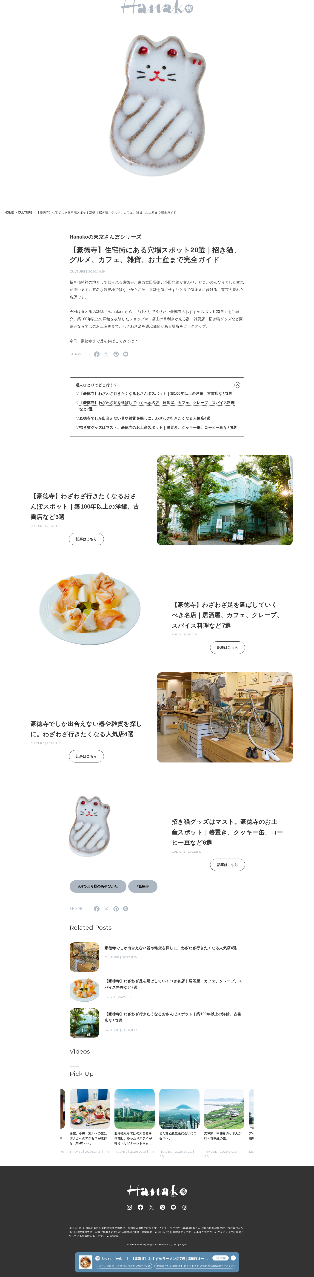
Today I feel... (112, 1258)
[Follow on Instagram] (129, 1207)
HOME (9, 212)
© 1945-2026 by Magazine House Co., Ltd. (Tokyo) (157, 1244)
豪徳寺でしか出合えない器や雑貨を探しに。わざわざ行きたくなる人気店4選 (144, 418)
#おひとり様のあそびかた (98, 886)
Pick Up (82, 1073)
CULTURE (25, 212)
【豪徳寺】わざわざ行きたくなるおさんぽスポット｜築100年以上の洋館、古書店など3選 (155, 393)
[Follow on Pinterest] (162, 1207)
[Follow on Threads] (184, 1207)
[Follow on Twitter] (151, 1207)
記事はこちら (86, 539)
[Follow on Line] (173, 1207)
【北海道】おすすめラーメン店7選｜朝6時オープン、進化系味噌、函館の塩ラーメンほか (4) (169, 1259)
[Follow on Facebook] (140, 1207)
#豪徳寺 (143, 886)
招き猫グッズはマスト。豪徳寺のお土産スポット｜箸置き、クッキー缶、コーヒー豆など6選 (158, 427)
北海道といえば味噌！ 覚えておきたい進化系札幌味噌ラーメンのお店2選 (180, 1265)
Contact (114, 1236)
